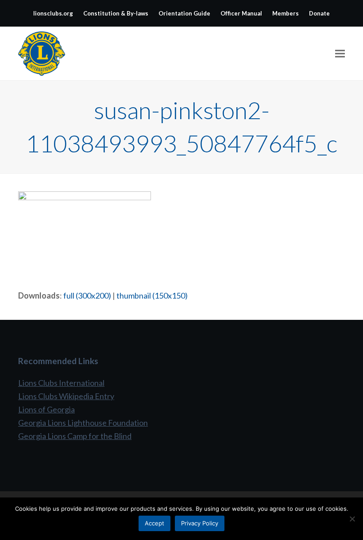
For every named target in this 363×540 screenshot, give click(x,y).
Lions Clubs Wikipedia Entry (66, 396)
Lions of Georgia (46, 409)
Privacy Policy (199, 523)
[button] (340, 54)
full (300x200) (87, 295)
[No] (352, 518)
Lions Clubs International (61, 383)
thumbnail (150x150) (152, 295)
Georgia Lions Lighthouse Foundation (83, 422)
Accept (154, 523)
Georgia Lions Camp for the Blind (74, 436)
